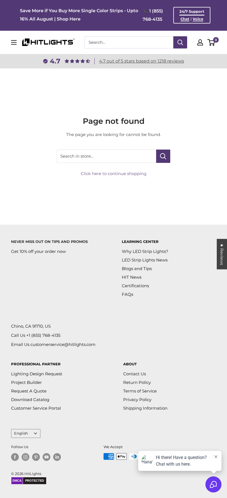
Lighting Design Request (36, 373)
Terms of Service (140, 391)
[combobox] (128, 42)
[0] (211, 42)
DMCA (17, 480)
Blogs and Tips (137, 268)
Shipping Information (145, 408)
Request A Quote (29, 391)
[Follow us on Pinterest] (36, 457)
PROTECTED (34, 480)
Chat (184, 19)
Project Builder (26, 382)
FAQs (127, 294)
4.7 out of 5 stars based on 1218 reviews (141, 61)
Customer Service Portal (36, 408)
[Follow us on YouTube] (46, 457)
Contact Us (134, 373)
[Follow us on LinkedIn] (57, 457)
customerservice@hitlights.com (63, 344)
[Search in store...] (163, 156)
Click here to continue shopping (113, 173)
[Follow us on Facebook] (15, 457)
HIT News (131, 277)
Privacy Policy (137, 399)
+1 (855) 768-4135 (43, 335)
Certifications (135, 285)
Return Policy (137, 382)
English (21, 433)
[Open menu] (14, 42)
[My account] (200, 42)
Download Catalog (30, 399)
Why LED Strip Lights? (145, 251)
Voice (198, 19)
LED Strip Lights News (144, 260)
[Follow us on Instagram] (25, 457)
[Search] (180, 42)
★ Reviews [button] (222, 254)
